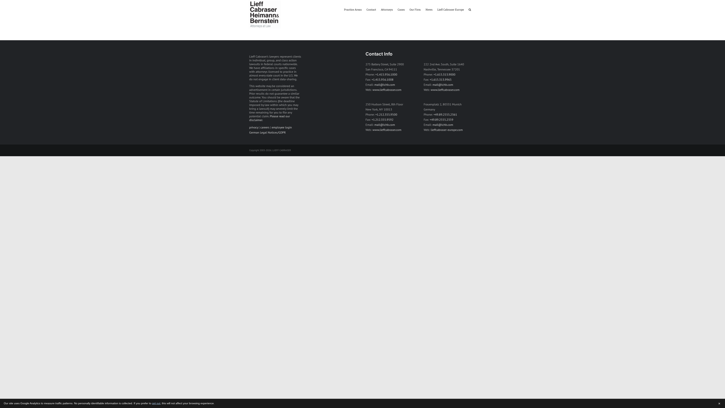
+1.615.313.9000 (444, 74)
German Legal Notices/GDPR (267, 132)
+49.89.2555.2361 (445, 114)
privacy (253, 127)
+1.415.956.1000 (386, 74)
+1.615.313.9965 (441, 79)
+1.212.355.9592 (382, 119)
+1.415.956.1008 (382, 79)
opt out (156, 403)
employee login (282, 127)
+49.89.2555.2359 (441, 119)
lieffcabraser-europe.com (447, 130)
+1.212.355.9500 (386, 114)
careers (264, 127)
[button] (470, 9)
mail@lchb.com (384, 85)
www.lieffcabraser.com (387, 90)
